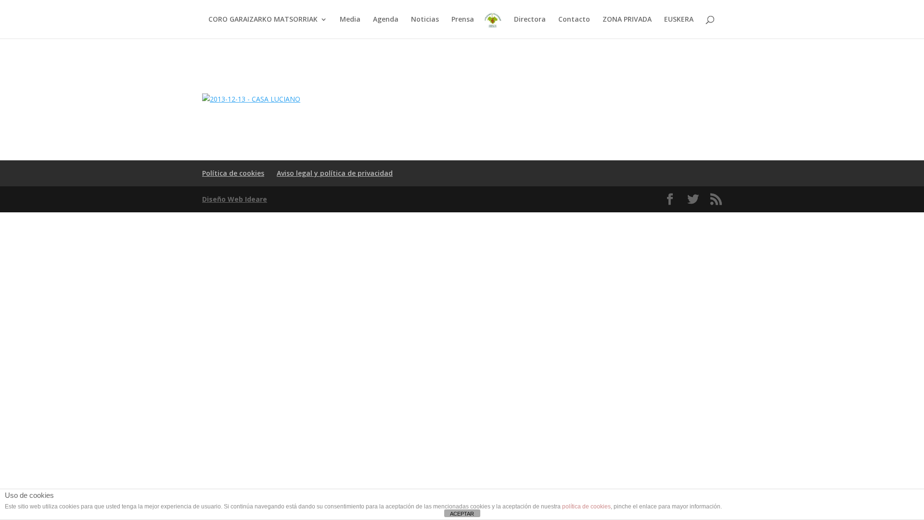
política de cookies (586, 506)
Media (350, 20)
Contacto (574, 20)
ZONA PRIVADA (627, 20)
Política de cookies (233, 173)
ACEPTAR (462, 514)
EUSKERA (678, 20)
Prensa (462, 20)
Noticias (425, 20)
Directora (530, 20)
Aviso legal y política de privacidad (335, 173)
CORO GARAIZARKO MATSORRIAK (263, 20)
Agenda (385, 20)
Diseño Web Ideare (234, 199)
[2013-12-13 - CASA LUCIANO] (251, 99)
